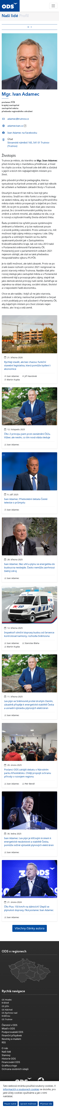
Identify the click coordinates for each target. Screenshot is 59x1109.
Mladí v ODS (8, 1028)
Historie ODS (9, 1058)
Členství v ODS (9, 1025)
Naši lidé (6, 1051)
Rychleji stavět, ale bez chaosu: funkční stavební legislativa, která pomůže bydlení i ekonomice (27, 365)
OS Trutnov (7, 1019)
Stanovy (6, 1055)
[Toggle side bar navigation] (29, 27)
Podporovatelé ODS (12, 1032)
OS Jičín (5, 1006)
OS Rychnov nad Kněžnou (9, 1014)
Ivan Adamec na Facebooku (22, 132)
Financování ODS (11, 1062)
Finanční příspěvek (12, 1035)
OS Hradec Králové (7, 1001)
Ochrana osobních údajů (15, 1069)
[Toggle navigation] (53, 6)
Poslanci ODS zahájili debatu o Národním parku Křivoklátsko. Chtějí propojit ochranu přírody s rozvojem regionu (27, 773)
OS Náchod (7, 1009)
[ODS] (23, 1080)
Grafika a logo (9, 1065)
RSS (4, 1042)
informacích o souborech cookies (21, 1089)
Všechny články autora (29, 928)
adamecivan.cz (15, 125)
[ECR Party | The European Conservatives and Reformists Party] (41, 1080)
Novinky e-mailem (11, 1039)
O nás (5, 1048)
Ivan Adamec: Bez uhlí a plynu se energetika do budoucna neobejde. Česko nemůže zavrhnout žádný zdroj (29, 567)
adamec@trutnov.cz (18, 118)
